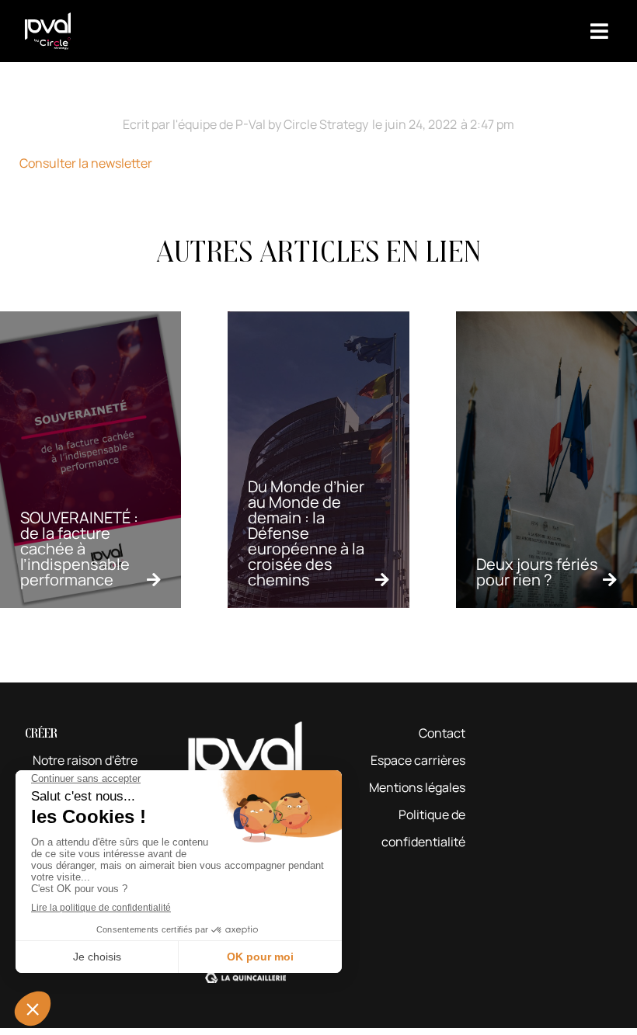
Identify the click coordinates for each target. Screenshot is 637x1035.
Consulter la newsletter (85, 163)
